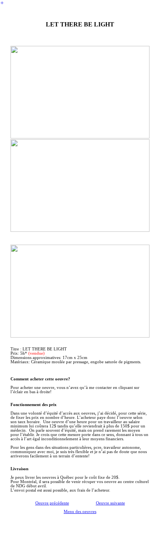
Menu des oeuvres (80, 511)
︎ (2, 3)
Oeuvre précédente (52, 503)
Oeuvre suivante (110, 503)
